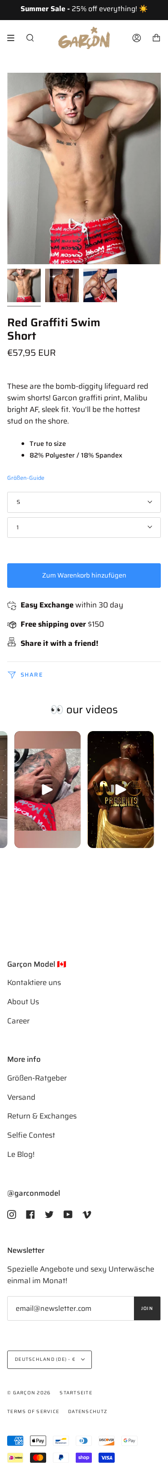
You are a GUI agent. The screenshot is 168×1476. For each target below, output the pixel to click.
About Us (23, 1001)
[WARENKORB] (156, 38)
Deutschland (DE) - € (46, 1359)
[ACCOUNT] (136, 38)
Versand (21, 1097)
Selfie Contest (31, 1135)
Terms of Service (33, 1411)
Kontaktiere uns (34, 982)
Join (147, 1308)
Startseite (76, 1393)
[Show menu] (14, 38)
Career (18, 1021)
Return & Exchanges (42, 1116)
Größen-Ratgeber (37, 1078)
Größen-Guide (25, 478)
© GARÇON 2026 (29, 1393)
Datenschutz (87, 1411)
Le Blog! (20, 1154)
